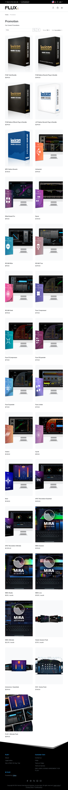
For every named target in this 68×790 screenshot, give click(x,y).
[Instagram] (31, 781)
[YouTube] (41, 781)
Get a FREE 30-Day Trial (12, 763)
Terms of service (40, 766)
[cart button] (57, 8)
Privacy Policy (30, 787)
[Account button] (53, 8)
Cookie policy (38, 787)
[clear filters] (38, 29)
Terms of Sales (39, 763)
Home (6, 14)
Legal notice (8, 760)
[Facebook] (27, 781)
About (7, 758)
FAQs (36, 760)
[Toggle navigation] (62, 8)
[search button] (34, 29)
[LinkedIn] (37, 781)
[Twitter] (34, 781)
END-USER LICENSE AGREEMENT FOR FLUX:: (47, 769)
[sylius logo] (11, 7)
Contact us (38, 758)
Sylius (14, 775)
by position (56, 30)
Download (26, 2)
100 (46, 30)
